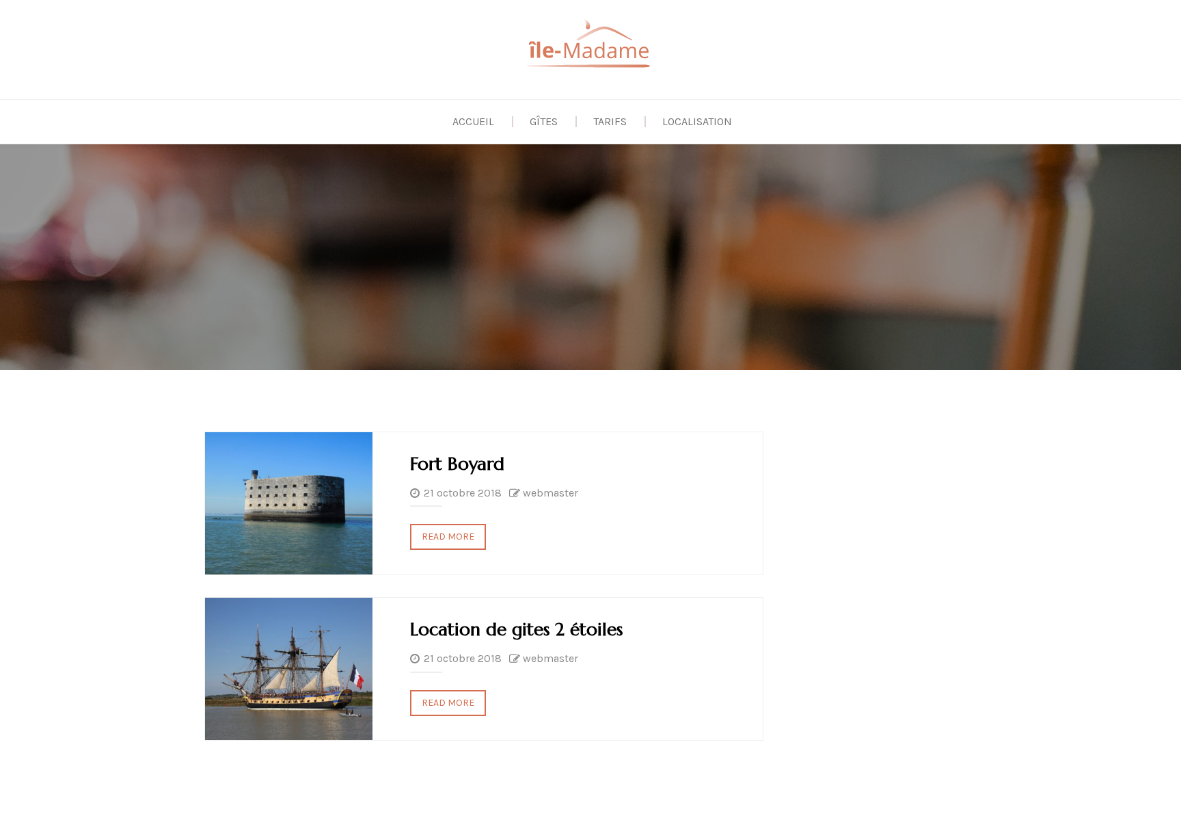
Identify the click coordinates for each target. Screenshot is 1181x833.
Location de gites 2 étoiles (516, 629)
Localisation (697, 121)
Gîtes (544, 121)
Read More (448, 536)
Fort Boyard (457, 464)
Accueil (473, 121)
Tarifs (610, 121)
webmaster (550, 492)
